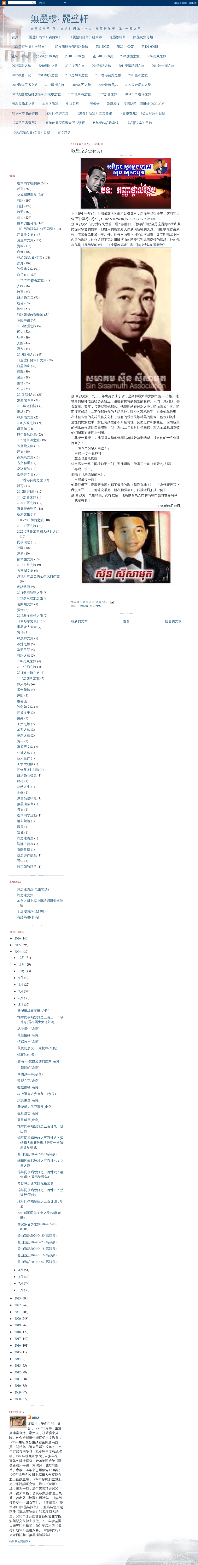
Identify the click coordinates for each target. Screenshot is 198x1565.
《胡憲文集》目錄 (139, 123)
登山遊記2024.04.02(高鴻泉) (37, 1261)
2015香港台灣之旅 (108, 75)
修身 (20, 377)
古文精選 (64, 132)
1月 (21, 1290)
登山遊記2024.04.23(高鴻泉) (37, 1242)
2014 (18, 1358)
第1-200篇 (102, 46)
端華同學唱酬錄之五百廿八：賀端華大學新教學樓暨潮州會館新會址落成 (40, 1143)
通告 (20, 861)
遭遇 (20, 553)
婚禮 (20, 781)
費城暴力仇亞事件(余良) (35, 1106)
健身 (20, 718)
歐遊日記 (23, 650)
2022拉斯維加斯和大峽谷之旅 (38, 531)
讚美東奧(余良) (28, 1100)
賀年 (20, 741)
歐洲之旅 (23, 644)
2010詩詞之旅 (101, 65)
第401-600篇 (149, 46)
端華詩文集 (25, 474)
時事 (20, 291)
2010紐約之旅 (48, 65)
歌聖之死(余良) (28, 1080)
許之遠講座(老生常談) (33, 889)
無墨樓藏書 (25, 804)
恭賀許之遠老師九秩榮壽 (35, 1183)
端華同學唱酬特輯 (25, 113)
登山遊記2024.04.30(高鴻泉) (37, 1235)
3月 (21, 1276)
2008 (18, 1399)
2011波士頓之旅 (163, 65)
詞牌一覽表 (25, 844)
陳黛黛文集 (25, 446)
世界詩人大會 (27, 627)
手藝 (20, 792)
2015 (18, 1352)
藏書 (20, 826)
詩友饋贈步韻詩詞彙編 (71, 46)
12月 (22, 957)
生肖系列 (72, 103)
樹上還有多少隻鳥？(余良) (36, 1093)
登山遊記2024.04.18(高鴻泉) (37, 1248)
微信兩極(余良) (28, 1087)
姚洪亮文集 (25, 297)
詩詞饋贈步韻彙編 (30, 314)
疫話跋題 (23, 587)
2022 (18, 1305)
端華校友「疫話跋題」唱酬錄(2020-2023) (136, 103)
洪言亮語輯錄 (27, 798)
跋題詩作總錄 (27, 855)
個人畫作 (23, 758)
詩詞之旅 (23, 655)
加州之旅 (23, 724)
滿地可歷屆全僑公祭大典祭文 (38, 576)
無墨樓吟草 (117, 37)
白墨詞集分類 (143, 37)
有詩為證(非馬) (28, 917)
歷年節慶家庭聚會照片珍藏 (65, 123)
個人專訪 (23, 684)
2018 (18, 1332)
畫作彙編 (23, 689)
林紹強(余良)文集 (91, 606)
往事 (20, 337)
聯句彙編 (23, 821)
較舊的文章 (173, 621)
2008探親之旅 (21, 65)
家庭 (20, 263)
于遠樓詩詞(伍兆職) (31, 911)
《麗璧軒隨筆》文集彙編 (94, 113)
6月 (21, 998)
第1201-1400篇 (103, 56)
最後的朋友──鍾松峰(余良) (37, 1048)
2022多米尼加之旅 (138, 84)
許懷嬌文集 (25, 268)
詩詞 (20, 200)
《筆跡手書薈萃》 (25, 123)
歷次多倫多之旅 (23, 103)
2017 (18, 1338)
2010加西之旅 (74, 65)
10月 (22, 971)
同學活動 (23, 542)
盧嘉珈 (22, 428)
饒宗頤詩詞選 (27, 866)
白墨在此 (23, 274)
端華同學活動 (27, 815)
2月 (21, 1283)
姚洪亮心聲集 (27, 775)
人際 (20, 343)
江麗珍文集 (25, 234)
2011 (18, 1379)
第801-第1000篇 (47, 56)
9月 (21, 977)
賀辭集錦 (23, 849)
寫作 (20, 348)
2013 (18, 1365)
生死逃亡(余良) (28, 1113)
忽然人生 (23, 786)
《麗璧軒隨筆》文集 (32, 360)
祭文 (20, 809)
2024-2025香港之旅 (138, 94)
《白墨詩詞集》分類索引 (30, 46)
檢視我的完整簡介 (20, 1541)
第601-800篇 (20, 56)
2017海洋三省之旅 (25, 84)
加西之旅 (23, 729)
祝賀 (20, 303)
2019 (18, 1325)
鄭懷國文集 (25, 559)
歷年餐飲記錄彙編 (105, 123)
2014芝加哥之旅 (76, 75)
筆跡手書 (23, 320)
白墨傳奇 (93, 103)
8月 (21, 984)
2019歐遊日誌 (108, 84)
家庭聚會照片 (27, 508)
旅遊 (20, 212)
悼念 (20, 308)
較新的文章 (79, 621)
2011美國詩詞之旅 (131, 65)
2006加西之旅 (130, 56)
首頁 (15, 37)
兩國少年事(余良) (30, 1074)
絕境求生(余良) (28, 1028)
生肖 (20, 388)
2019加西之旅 (81, 84)
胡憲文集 (23, 514)
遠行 (20, 632)
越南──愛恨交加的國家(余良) (39, 1061)
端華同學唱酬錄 (28, 183)
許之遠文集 (25, 895)
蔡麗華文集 (25, 240)
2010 (18, 1385)
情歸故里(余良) (28, 1041)
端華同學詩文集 (56, 113)
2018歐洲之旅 (54, 84)
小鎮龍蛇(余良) (28, 1067)
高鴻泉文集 (25, 457)
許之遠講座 (25, 838)
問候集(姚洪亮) (28, 769)
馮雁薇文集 (25, 746)
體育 (20, 486)
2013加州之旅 (48, 75)
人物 (20, 286)
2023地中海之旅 (79, 94)
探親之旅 (23, 735)
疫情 (20, 383)
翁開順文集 (25, 604)
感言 (20, 189)
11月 (22, 964)
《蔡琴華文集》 (28, 621)
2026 (18, 938)
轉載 (20, 371)
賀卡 (20, 610)
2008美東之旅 (156, 56)
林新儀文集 (25, 417)
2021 (18, 1312)
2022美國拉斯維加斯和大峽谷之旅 (36, 94)
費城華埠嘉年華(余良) (33, 1010)
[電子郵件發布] (111, 601)
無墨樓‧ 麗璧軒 (59, 18)
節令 (20, 331)
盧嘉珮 (22, 701)
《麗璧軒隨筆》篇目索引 (44, 37)
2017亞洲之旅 (138, 75)
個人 (20, 217)
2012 (18, 1372)
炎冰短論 (23, 468)
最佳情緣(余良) (28, 1035)
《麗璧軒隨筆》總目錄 (85, 37)
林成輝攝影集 (27, 194)
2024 (18, 951)
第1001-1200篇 (75, 56)
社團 (20, 548)
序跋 (20, 695)
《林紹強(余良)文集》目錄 (31, 132)
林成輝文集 (25, 638)
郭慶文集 (23, 712)
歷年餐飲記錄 (27, 434)
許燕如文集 (25, 706)
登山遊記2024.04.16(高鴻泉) (37, 1255)
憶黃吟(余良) (26, 1054)
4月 (21, 1270)
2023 (18, 1298)
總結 (20, 411)
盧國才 (36, 1417)
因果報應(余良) (28, 1120)
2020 (18, 1318)
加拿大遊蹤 (50, 103)
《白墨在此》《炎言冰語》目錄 (142, 113)
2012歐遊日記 (21, 75)
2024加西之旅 (107, 94)
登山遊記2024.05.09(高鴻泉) (37, 1154)
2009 (18, 1392)
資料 (20, 246)
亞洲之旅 (23, 752)
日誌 (20, 206)
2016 (18, 1345)
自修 (20, 252)
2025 (18, 945)
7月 (21, 991)
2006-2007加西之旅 (30, 520)
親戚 (20, 832)
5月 (21, 1004)
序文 (20, 451)
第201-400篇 (125, 46)
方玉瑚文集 (25, 570)
